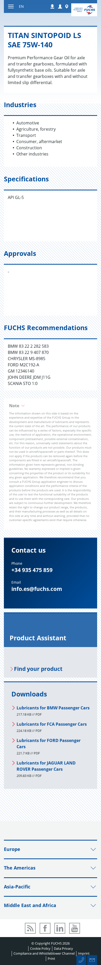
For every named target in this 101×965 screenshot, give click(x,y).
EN (21, 6)
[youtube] (74, 928)
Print (51, 958)
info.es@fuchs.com (36, 588)
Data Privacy (63, 948)
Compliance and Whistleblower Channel (44, 953)
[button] (60, 7)
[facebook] (45, 928)
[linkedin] (59, 928)
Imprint (84, 953)
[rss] (30, 928)
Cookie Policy (40, 948)
